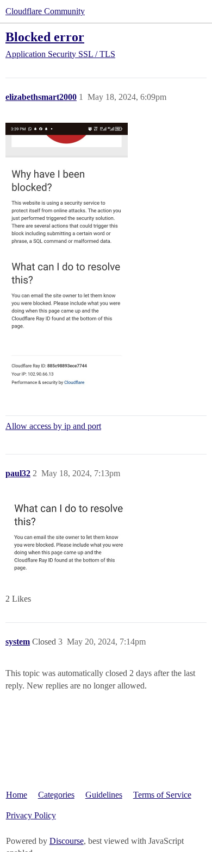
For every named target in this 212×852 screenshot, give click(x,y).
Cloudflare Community (45, 11)
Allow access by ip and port (53, 426)
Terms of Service (162, 794)
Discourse (66, 840)
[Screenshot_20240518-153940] (66, 258)
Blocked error (44, 36)
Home (16, 794)
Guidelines (103, 794)
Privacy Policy (31, 815)
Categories (56, 794)
